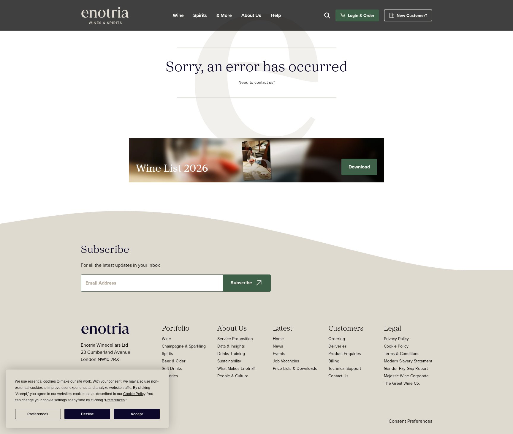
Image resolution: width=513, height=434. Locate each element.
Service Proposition (235, 339)
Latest (282, 328)
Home (278, 339)
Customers (345, 328)
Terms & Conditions (401, 353)
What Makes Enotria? (236, 368)
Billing (333, 361)
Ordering (336, 339)
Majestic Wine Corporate (406, 376)
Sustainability (229, 361)
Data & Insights (231, 346)
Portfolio (175, 328)
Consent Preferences (410, 421)
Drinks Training (231, 353)
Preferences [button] (115, 400)
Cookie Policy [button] (134, 394)
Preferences (37, 414)
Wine (178, 15)
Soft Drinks (172, 368)
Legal (392, 328)
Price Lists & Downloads (295, 368)
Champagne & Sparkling (184, 346)
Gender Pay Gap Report (406, 368)
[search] (327, 15)
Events (279, 353)
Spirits (200, 15)
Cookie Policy (396, 346)
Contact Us (338, 376)
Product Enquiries (344, 353)
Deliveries (337, 346)
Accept (137, 414)
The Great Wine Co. (402, 383)
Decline (87, 414)
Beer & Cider (174, 361)
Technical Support (344, 368)
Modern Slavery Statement (408, 361)
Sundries (170, 376)
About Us (232, 328)
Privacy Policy (396, 339)
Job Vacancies (286, 361)
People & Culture (232, 376)
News (278, 346)
